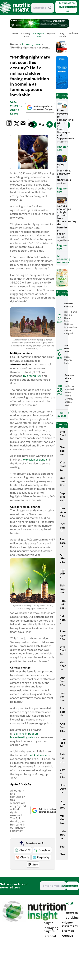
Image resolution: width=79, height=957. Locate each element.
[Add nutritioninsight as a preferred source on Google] (40, 108)
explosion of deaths (35, 459)
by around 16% (31, 375)
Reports (51, 33)
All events (61, 414)
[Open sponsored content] (39, 26)
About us (68, 905)
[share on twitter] (16, 123)
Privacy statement (70, 924)
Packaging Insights (50, 929)
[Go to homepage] (34, 921)
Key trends (62, 34)
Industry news (25, 34)
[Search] (50, 8)
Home (15, 33)
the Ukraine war (38, 755)
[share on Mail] (23, 123)
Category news (38, 34)
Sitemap (68, 930)
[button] (23, 850)
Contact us (70, 912)
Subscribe (72, 885)
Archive (67, 935)
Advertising (70, 917)
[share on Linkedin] (9, 123)
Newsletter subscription (68, 4)
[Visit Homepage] (17, 14)
